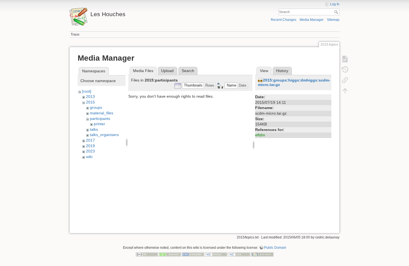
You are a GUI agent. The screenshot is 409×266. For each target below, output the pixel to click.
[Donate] (170, 254)
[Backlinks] (345, 80)
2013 (90, 96)
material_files (101, 113)
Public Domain (275, 248)
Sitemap (333, 20)
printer (99, 124)
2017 (90, 140)
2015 (90, 102)
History (282, 70)
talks (94, 129)
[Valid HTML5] (216, 254)
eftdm (260, 135)
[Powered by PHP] (193, 254)
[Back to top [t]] (345, 90)
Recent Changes (283, 20)
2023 (90, 151)
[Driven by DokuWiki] (262, 254)
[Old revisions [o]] (345, 69)
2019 (90, 146)
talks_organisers (104, 134)
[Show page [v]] (345, 59)
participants (100, 118)
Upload (167, 70)
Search (336, 12)
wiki (89, 156)
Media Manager (312, 20)
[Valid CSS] (239, 254)
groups (96, 107)
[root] (86, 91)
